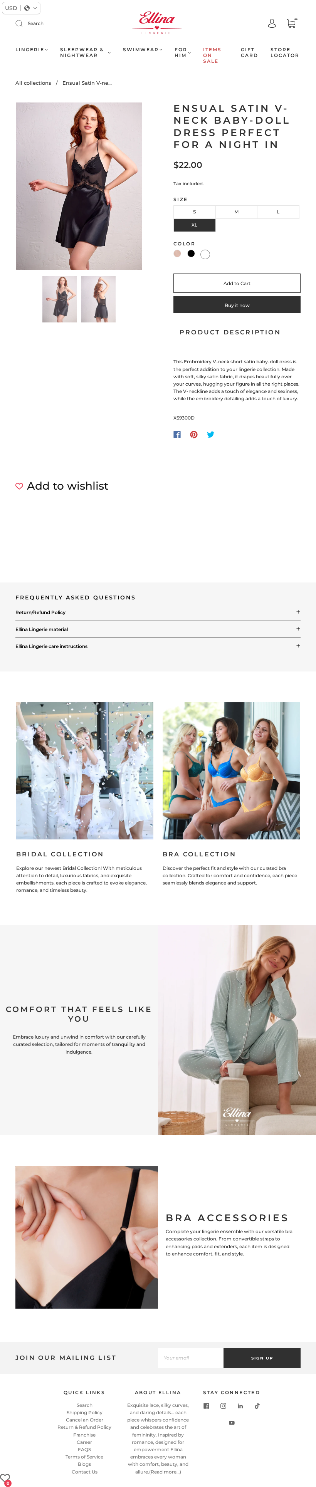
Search (36, 23)
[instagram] (223, 1406)
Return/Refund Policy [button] (40, 612)
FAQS (84, 1449)
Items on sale (212, 55)
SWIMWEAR (141, 49)
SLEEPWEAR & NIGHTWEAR (82, 52)
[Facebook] (177, 434)
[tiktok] (257, 1406)
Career (84, 1442)
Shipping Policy (85, 1412)
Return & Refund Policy (84, 1427)
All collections (33, 83)
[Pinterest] (193, 434)
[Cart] (291, 24)
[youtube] (231, 1423)
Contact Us (84, 1472)
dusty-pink (177, 253)
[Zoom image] (79, 187)
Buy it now (237, 305)
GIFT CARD (249, 52)
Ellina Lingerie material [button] (41, 629)
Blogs (84, 1464)
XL (194, 225)
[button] (28, 187)
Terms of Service (84, 1457)
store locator (285, 52)
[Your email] (191, 1358)
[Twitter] (210, 434)
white (205, 254)
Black (191, 253)
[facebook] (206, 1406)
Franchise (84, 1435)
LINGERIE (29, 49)
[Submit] (23, 23)
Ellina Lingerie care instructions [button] (51, 646)
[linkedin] (240, 1406)
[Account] (272, 24)
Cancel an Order (84, 1420)
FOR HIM (181, 52)
